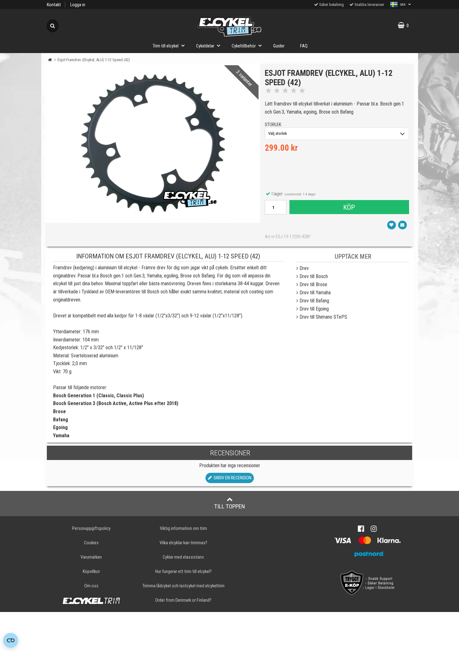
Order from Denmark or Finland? (183, 600)
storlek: (273, 124)
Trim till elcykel (166, 46)
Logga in (77, 4)
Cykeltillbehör (244, 46)
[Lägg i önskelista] (391, 225)
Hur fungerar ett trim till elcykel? (183, 571)
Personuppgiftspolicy (91, 528)
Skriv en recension (231, 478)
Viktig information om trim (183, 528)
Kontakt (54, 4)
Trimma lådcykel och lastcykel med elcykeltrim (183, 586)
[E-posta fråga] (402, 225)
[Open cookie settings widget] (10, 640)
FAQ (304, 46)
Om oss (91, 586)
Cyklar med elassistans (183, 557)
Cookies (91, 543)
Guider (278, 46)
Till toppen (229, 506)
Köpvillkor (91, 571)
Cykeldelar (205, 46)
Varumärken (91, 557)
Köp (349, 207)
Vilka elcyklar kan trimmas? (183, 543)
